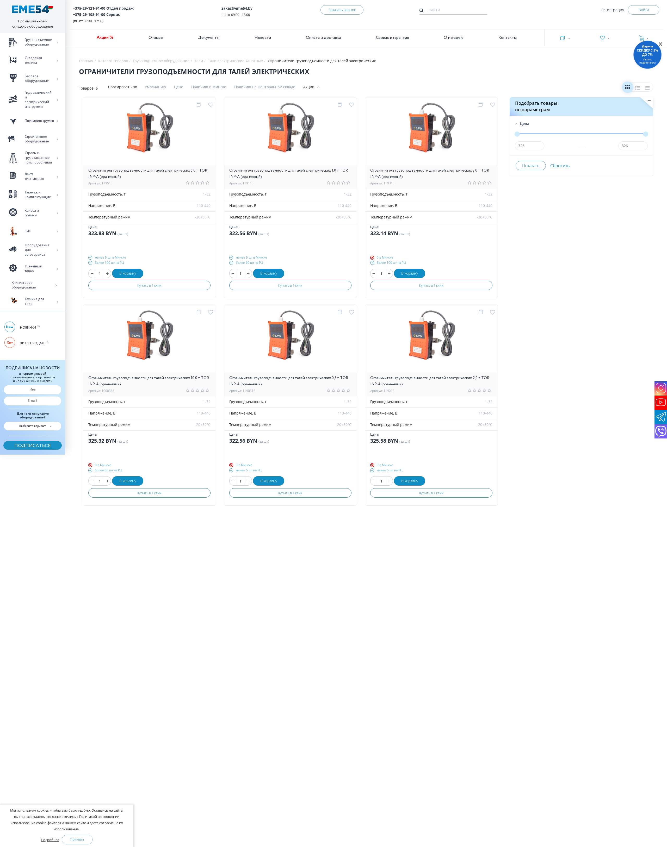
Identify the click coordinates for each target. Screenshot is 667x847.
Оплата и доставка (323, 38)
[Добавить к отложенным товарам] (211, 105)
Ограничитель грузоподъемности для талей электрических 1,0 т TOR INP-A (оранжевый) (288, 173)
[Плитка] (627, 88)
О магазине (454, 38)
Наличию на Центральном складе (264, 86)
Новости (263, 38)
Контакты (507, 38)
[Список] (638, 88)
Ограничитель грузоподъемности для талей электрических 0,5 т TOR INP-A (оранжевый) (288, 381)
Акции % (105, 38)
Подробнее (50, 839)
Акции (308, 86)
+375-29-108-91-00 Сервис (96, 14)
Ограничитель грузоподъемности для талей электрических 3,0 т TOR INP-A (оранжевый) (429, 173)
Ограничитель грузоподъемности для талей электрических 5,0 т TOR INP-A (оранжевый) (147, 173)
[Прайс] (648, 88)
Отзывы (156, 38)
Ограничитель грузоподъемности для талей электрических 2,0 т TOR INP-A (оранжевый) (429, 381)
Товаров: (87, 88)
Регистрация (612, 9)
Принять (77, 839)
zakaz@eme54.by (236, 8)
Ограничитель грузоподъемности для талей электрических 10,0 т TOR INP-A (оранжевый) (148, 381)
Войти (644, 9)
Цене (178, 86)
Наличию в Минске (208, 86)
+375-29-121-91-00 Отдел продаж (103, 8)
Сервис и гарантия (392, 38)
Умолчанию (155, 86)
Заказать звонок (342, 9)
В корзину (127, 273)
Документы (208, 38)
